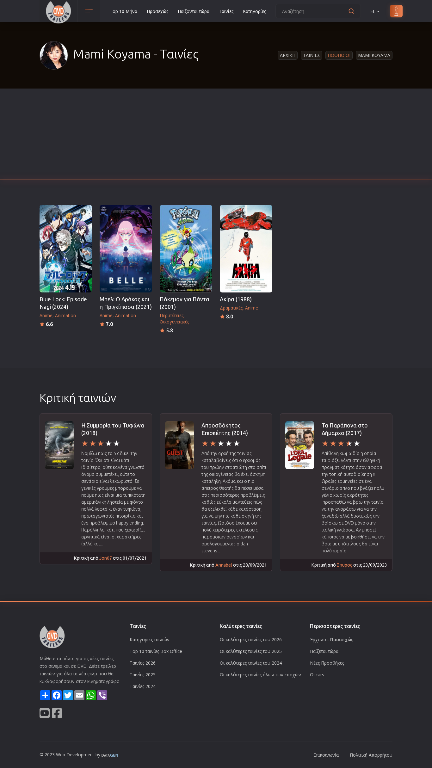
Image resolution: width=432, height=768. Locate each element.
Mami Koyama (374, 55)
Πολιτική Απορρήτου (371, 755)
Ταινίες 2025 (143, 675)
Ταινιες (311, 55)
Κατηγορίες (254, 11)
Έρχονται (332, 639)
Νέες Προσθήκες (327, 663)
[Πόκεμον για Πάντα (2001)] (186, 248)
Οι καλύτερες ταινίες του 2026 (251, 639)
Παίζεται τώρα (324, 651)
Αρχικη (287, 55)
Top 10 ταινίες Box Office (156, 651)
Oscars (317, 675)
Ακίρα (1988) (236, 299)
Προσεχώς (157, 11)
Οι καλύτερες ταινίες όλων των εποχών (260, 675)
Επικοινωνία (326, 755)
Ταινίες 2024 (143, 686)
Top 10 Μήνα (123, 11)
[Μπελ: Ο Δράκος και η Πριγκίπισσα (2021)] (126, 248)
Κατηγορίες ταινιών (150, 639)
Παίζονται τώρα (193, 11)
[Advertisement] (216, 136)
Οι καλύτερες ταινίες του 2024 (251, 663)
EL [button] (372, 11)
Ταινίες (226, 11)
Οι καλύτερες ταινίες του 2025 (251, 651)
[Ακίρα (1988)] (246, 248)
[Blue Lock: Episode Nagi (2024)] (66, 248)
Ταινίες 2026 (143, 663)
